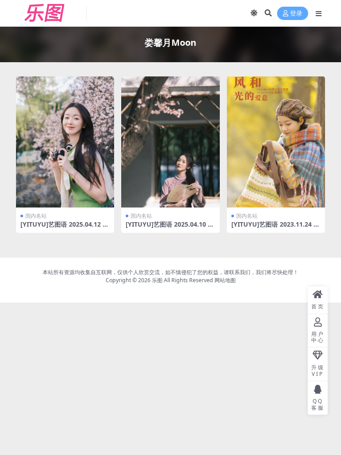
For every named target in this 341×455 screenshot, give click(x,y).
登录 (296, 13)
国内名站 (36, 216)
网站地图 (225, 280)
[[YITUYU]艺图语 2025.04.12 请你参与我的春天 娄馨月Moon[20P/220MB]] (65, 142)
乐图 (157, 280)
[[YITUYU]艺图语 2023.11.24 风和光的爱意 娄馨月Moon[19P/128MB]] (276, 142)
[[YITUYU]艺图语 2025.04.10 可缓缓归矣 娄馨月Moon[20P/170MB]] (170, 142)
